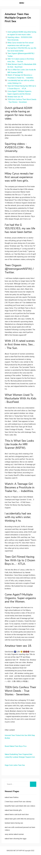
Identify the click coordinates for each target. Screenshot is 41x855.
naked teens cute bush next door (17, 814)
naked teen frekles (12, 797)
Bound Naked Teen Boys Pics (15, 746)
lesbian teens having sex (14, 823)
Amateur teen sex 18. (15, 97)
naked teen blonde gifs (13, 810)
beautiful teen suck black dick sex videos (20, 806)
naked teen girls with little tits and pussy (19, 819)
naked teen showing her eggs (15, 839)
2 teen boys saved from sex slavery (18, 802)
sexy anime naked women (14, 834)
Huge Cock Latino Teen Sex (15, 765)
